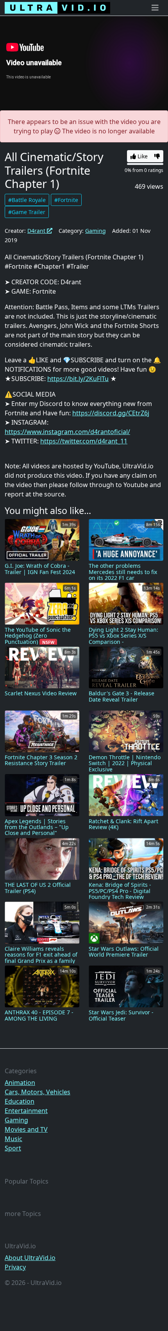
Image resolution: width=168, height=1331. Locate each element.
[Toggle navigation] (155, 7)
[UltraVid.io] (57, 8)
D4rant (37, 230)
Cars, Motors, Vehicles (37, 1092)
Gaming (95, 230)
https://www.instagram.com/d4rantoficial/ (67, 431)
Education (19, 1101)
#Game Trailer (26, 212)
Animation (20, 1082)
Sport (13, 1148)
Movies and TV (26, 1129)
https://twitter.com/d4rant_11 (83, 441)
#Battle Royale (27, 200)
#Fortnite (66, 200)
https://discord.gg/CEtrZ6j (110, 413)
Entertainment (26, 1110)
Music (13, 1138)
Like (142, 156)
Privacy (15, 1267)
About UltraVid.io (30, 1257)
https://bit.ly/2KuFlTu (78, 378)
